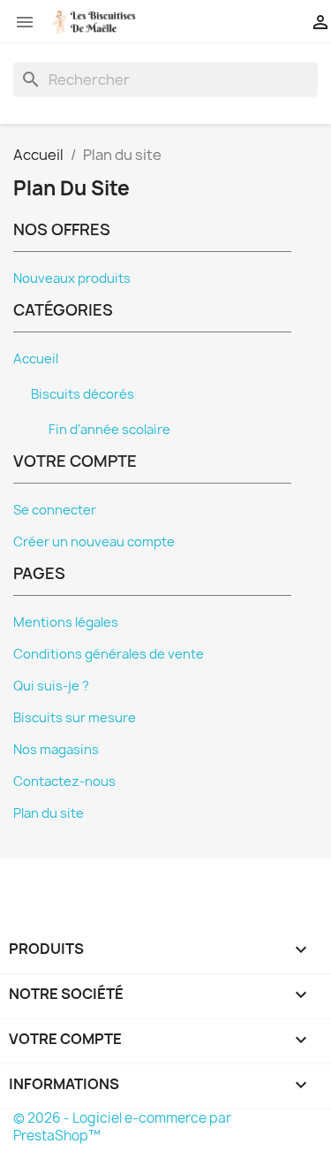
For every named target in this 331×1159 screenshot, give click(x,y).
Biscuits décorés (82, 394)
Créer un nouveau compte (94, 542)
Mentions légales (65, 622)
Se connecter (54, 510)
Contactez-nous (64, 781)
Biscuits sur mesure (74, 718)
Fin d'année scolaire (109, 429)
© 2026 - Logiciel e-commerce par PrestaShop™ (122, 1127)
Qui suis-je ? (51, 686)
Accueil (35, 359)
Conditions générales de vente (108, 654)
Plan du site (48, 813)
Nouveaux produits (72, 278)
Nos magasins (56, 750)
